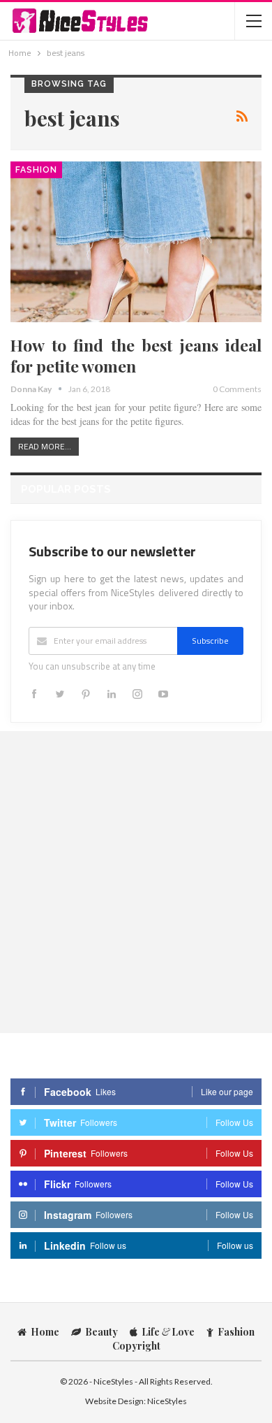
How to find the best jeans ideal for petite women (136, 355)
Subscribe (210, 640)
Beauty (101, 1331)
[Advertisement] (136, 881)
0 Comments (237, 389)
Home (45, 1331)
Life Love (168, 1331)
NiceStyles (167, 1401)
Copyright (136, 1345)
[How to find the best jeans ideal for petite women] (136, 241)
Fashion (36, 170)
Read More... (44, 446)
